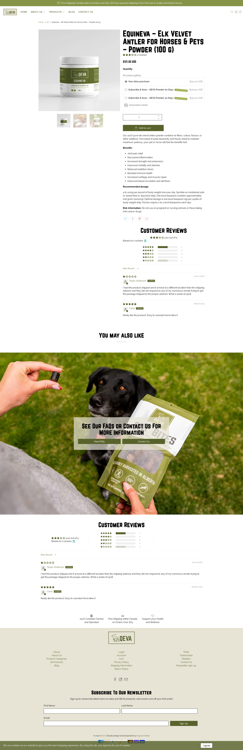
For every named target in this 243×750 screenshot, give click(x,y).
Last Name (152, 374)
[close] (181, 350)
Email (118, 386)
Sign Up (167, 391)
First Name (120, 374)
